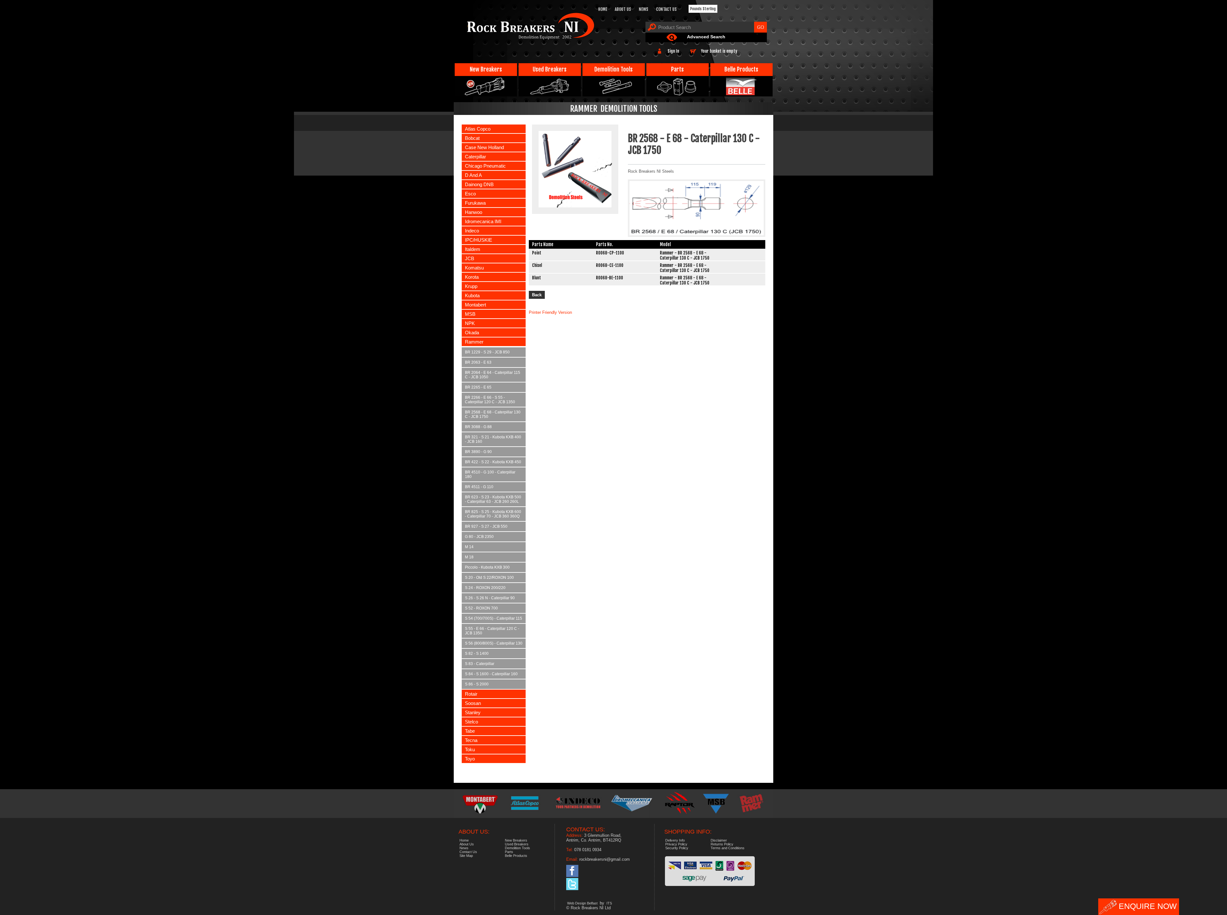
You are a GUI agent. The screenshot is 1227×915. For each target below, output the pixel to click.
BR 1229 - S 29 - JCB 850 (487, 352)
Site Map (466, 856)
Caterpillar (475, 156)
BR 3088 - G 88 (478, 427)
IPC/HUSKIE (478, 240)
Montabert (475, 304)
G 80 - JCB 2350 (479, 536)
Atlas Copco (477, 129)
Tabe (470, 731)
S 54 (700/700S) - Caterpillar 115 (493, 618)
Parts (677, 69)
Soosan (473, 703)
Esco (470, 193)
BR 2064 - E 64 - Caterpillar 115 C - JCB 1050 (492, 374)
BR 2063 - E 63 (478, 362)
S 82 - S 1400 (477, 653)
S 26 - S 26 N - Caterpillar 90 (490, 598)
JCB (469, 258)
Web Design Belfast (582, 903)
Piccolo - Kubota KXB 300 (487, 567)
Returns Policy (722, 844)
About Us (623, 9)
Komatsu (474, 267)
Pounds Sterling (703, 8)
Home (602, 9)
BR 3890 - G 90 (478, 452)
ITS (609, 903)
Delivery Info (675, 840)
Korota (472, 277)
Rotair (471, 694)
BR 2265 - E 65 (478, 387)
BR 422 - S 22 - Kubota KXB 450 (493, 462)
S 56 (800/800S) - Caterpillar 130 (493, 643)
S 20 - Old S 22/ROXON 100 (489, 577)
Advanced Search (706, 36)
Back (537, 294)
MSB (470, 314)
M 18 (469, 557)
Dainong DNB (479, 184)
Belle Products (741, 69)
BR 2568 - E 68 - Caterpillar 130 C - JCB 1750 (493, 414)
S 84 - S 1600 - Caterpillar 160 (491, 674)
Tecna (471, 740)
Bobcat (472, 138)
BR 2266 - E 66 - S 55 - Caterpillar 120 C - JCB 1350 (490, 399)
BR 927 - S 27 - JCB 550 (486, 526)
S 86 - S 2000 (477, 684)
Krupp (471, 286)
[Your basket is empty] (738, 48)
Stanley (473, 712)
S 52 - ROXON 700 (481, 608)
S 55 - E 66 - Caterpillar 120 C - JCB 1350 (492, 630)
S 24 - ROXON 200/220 (485, 588)
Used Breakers (550, 69)
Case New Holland (484, 147)
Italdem (472, 249)
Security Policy (676, 848)
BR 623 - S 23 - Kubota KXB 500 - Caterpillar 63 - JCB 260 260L (493, 499)
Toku (470, 749)
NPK (470, 323)
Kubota (472, 295)
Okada (472, 332)
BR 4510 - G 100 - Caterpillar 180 (490, 474)
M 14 (469, 547)
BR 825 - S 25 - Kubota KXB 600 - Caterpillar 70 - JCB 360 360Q (493, 514)
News (643, 9)
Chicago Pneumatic (485, 166)
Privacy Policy (676, 844)
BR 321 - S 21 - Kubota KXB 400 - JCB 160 (493, 439)
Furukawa (475, 203)
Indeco (472, 230)
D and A (473, 175)
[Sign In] (680, 48)
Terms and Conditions (728, 848)
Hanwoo (473, 212)
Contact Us (666, 9)
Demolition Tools (613, 69)
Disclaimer (719, 840)
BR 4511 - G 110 (479, 487)
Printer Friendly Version (550, 312)
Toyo (470, 758)
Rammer (474, 341)
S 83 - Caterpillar (479, 664)
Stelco (471, 721)
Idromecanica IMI (483, 221)
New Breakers (486, 69)
